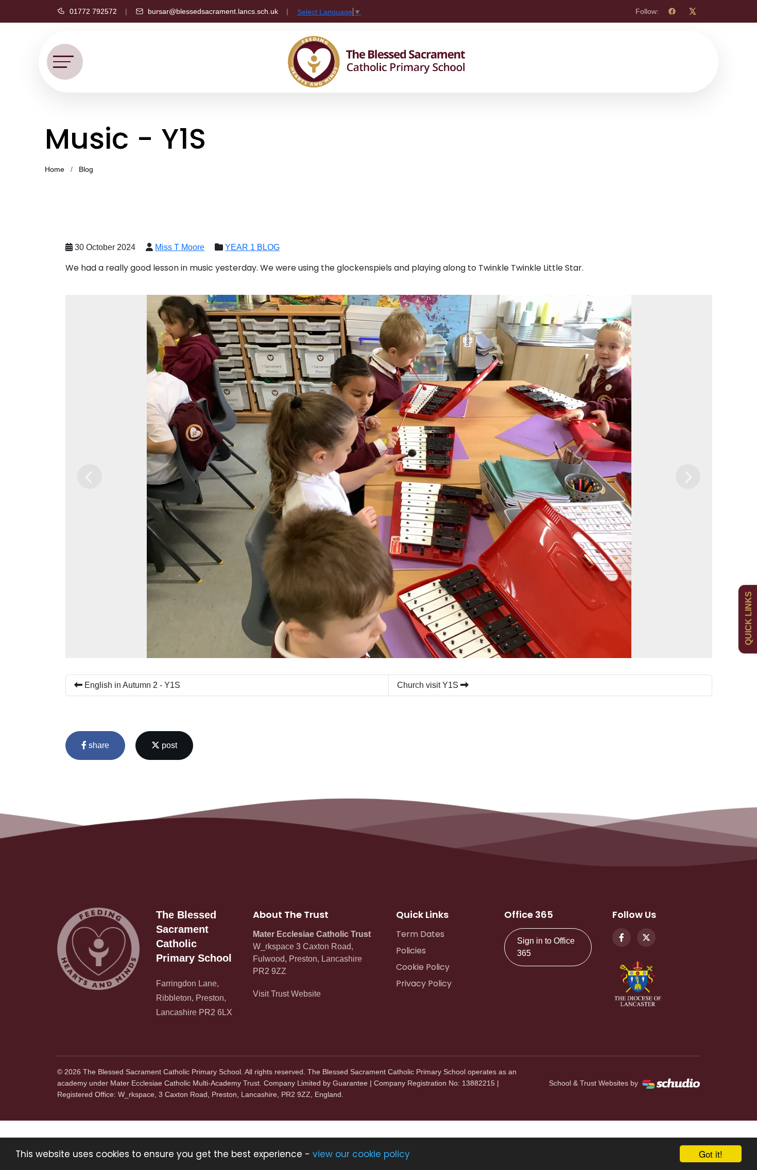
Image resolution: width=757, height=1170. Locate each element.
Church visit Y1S (428, 685)
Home (54, 169)
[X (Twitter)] (692, 11)
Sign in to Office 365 (546, 947)
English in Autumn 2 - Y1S (131, 685)
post (168, 745)
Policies (411, 950)
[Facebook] (672, 11)
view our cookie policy (361, 1154)
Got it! (710, 1153)
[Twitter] (646, 937)
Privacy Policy (424, 983)
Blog (86, 169)
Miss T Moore (179, 247)
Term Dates (420, 934)
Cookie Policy (423, 967)
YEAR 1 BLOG (252, 247)
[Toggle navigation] (65, 62)
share (98, 745)
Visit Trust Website (287, 993)
